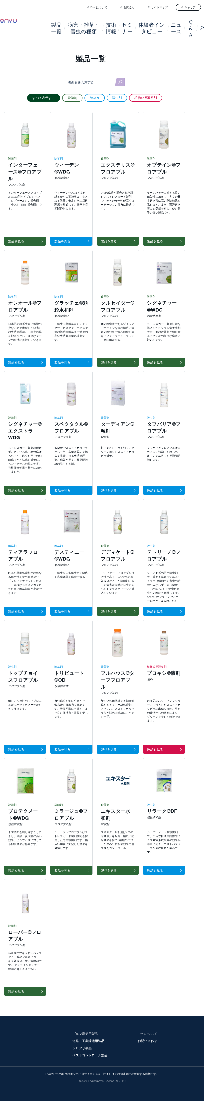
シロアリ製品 (82, 1048)
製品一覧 (56, 28)
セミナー (127, 28)
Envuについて (147, 1033)
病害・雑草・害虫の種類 (83, 28)
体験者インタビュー (151, 28)
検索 (202, 28)
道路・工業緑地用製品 (88, 1041)
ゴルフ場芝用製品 (85, 1033)
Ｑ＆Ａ (190, 28)
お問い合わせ (147, 1041)
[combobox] (95, 82)
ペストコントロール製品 (90, 1055)
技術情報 (111, 28)
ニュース (176, 28)
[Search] (120, 82)
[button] (94, 101)
